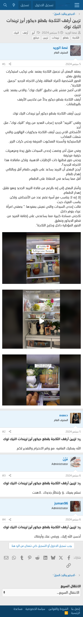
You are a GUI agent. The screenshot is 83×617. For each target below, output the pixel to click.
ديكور (36, 37)
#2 (4, 431)
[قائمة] (77, 5)
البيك (16, 32)
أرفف (25, 32)
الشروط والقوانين (58, 609)
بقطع (66, 37)
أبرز (33, 32)
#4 (4, 519)
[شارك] (10, 64)
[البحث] (5, 5)
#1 (4, 64)
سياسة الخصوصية (35, 609)
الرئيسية (75, 613)
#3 (4, 475)
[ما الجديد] (14, 5)
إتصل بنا (75, 609)
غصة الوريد (71, 32)
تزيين (45, 37)
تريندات (55, 37)
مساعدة (18, 609)
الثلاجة (75, 37)
